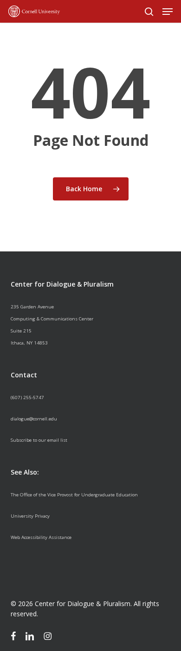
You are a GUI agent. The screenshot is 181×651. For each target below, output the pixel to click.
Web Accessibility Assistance (41, 537)
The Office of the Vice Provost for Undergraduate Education (74, 495)
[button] (167, 11)
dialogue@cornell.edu (34, 419)
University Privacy (30, 516)
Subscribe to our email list (39, 440)
